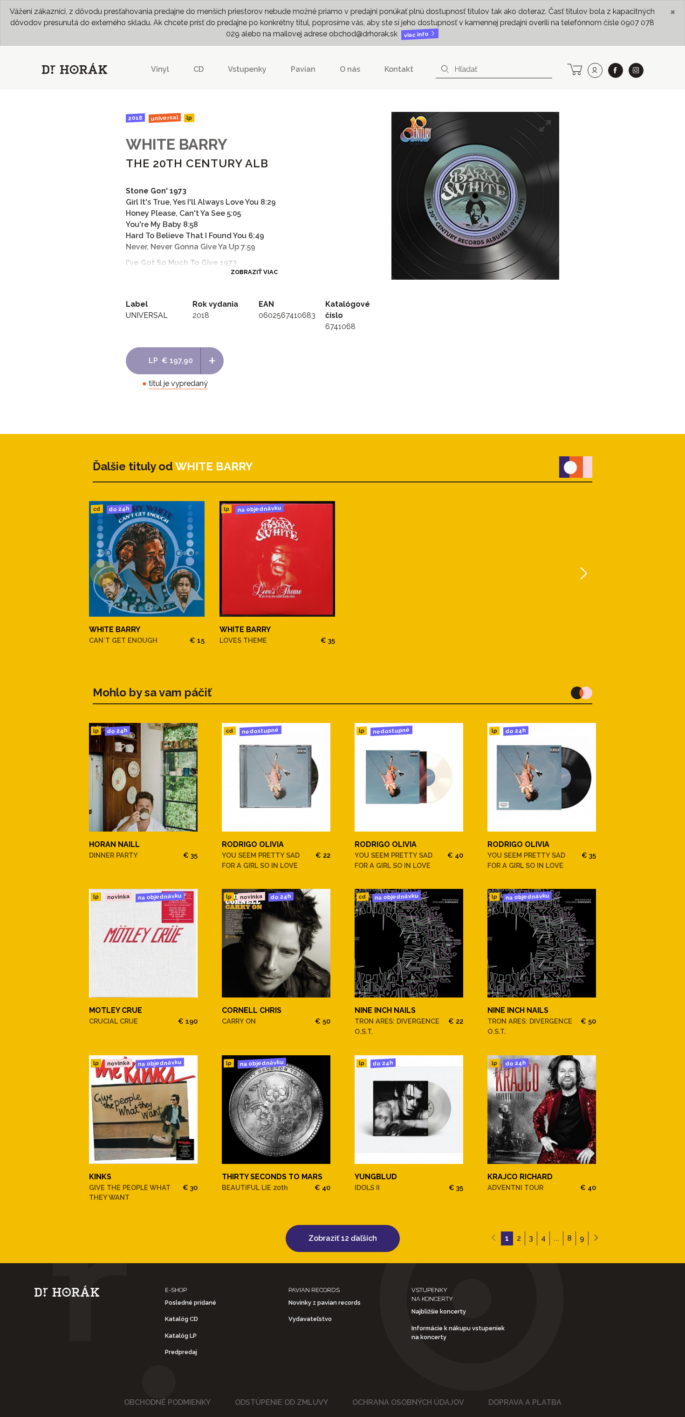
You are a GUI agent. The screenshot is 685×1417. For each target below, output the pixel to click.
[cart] (574, 68)
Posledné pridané (190, 1302)
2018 (135, 118)
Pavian (303, 69)
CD (198, 69)
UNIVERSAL (164, 118)
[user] (595, 70)
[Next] (583, 573)
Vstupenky (247, 69)
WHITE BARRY (176, 144)
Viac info (417, 35)
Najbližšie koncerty (438, 1311)
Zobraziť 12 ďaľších (342, 1238)
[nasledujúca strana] (595, 1238)
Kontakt (398, 69)
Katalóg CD (181, 1318)
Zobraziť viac (254, 271)
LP (189, 118)
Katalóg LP (181, 1335)
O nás (350, 69)
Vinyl (160, 69)
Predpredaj (181, 1351)
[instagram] (636, 70)
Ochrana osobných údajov (408, 1402)
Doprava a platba (525, 1402)
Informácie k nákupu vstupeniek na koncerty (458, 1333)
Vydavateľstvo (310, 1318)
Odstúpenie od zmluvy (281, 1402)
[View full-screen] (545, 126)
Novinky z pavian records (324, 1302)
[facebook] (615, 70)
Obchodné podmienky (167, 1402)
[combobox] (494, 69)
